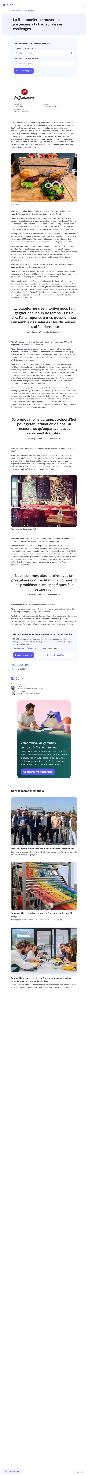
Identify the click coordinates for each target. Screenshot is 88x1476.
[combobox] (43, 53)
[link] (44, 741)
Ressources (15, 11)
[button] (80, 1472)
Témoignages (28, 11)
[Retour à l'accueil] (7, 4)
